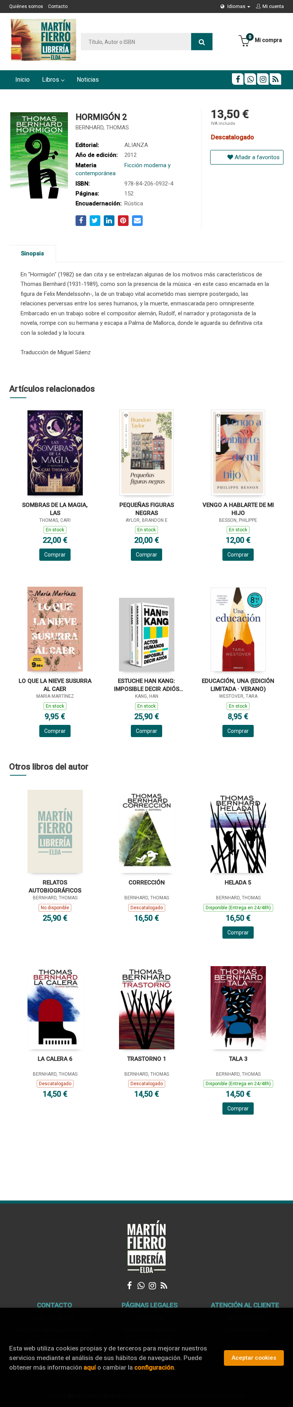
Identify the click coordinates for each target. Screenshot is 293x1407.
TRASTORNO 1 (146, 1058)
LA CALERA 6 (55, 1058)
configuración (154, 1367)
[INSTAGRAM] (263, 79)
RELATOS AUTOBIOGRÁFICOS (55, 886)
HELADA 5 (238, 882)
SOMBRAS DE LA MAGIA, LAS (55, 509)
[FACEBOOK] (237, 79)
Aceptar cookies (254, 1357)
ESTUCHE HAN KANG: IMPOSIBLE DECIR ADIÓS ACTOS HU (146, 685)
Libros (51, 79)
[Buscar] (202, 41)
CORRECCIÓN (147, 882)
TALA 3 (238, 1058)
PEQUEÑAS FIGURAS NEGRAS (146, 509)
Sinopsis (32, 253)
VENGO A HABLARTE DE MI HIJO (238, 509)
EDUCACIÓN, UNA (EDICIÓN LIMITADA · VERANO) (238, 685)
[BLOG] (275, 79)
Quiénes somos (26, 6)
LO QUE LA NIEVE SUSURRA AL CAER (55, 685)
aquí (90, 1367)
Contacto (58, 6)
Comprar (55, 555)
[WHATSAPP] (250, 79)
